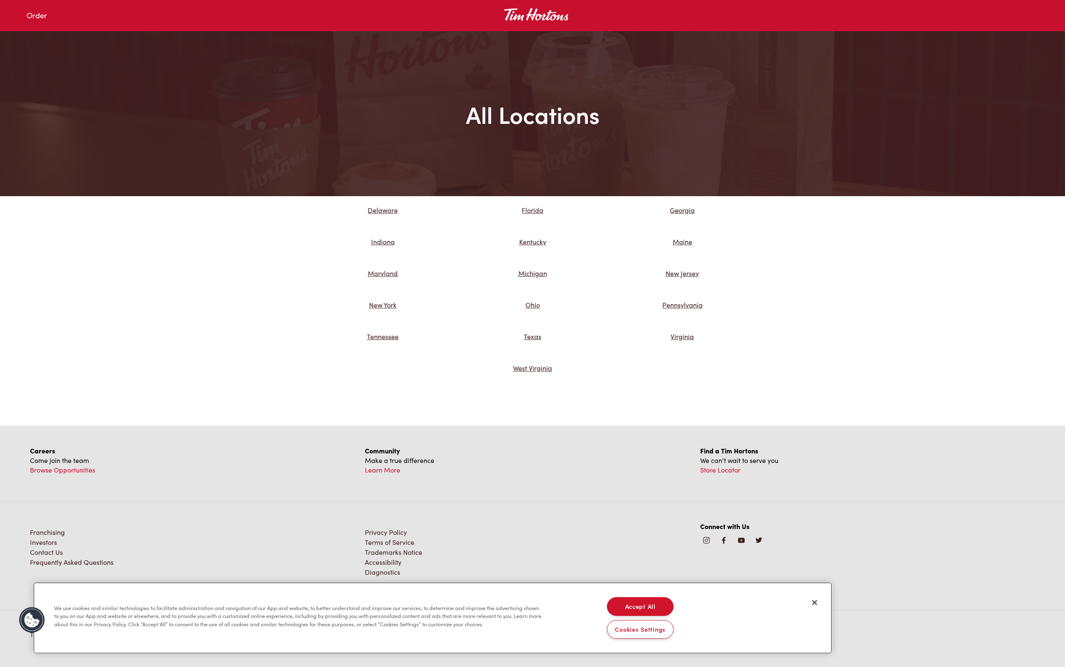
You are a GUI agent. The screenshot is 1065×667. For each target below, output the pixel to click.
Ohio (532, 304)
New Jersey (682, 273)
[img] (758, 541)
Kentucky (532, 241)
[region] (432, 618)
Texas (532, 336)
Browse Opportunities (62, 469)
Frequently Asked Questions (72, 562)
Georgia (682, 210)
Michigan (532, 273)
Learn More (382, 469)
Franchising (47, 532)
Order (37, 15)
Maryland (383, 273)
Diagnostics (382, 572)
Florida (532, 210)
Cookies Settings (640, 629)
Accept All (640, 606)
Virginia (682, 336)
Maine (682, 241)
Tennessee (383, 336)
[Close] (814, 602)
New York (382, 304)
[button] (32, 620)
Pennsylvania (682, 304)
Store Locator (720, 469)
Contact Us (46, 552)
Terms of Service (389, 542)
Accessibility (383, 562)
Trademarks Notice (393, 552)
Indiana (383, 241)
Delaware (383, 210)
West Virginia (532, 368)
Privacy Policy (386, 532)
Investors (43, 542)
